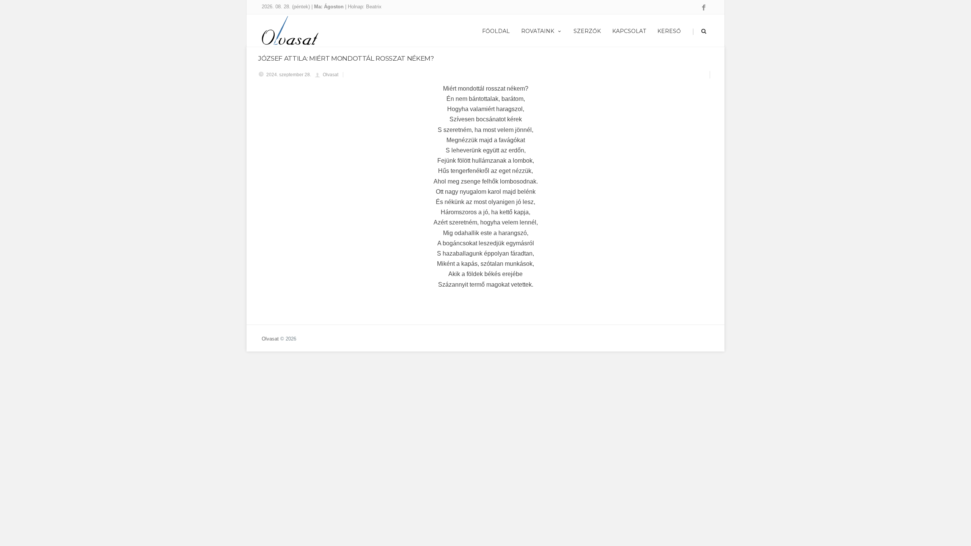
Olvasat (270, 339)
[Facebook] (703, 8)
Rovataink (537, 31)
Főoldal (496, 31)
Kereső (669, 31)
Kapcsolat (629, 31)
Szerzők (587, 31)
